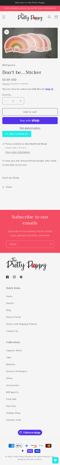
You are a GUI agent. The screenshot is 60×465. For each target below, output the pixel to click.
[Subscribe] (50, 244)
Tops (8, 357)
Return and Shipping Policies (21, 324)
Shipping (5, 84)
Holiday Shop (13, 413)
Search (10, 303)
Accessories (12, 385)
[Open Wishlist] (55, 460)
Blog (8, 310)
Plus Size (11, 406)
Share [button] (9, 187)
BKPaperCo (12, 392)
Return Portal (13, 317)
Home (9, 296)
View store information (17, 152)
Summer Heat (13, 419)
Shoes (9, 378)
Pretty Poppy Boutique (23, 456)
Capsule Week (14, 350)
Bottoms (10, 364)
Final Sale (11, 399)
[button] (3, 17)
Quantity (6, 94)
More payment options (30, 128)
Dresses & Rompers (16, 371)
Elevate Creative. (34, 459)
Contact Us (12, 331)
